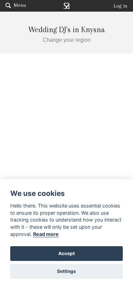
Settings (66, 271)
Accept (66, 253)
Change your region (67, 40)
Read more (46, 234)
